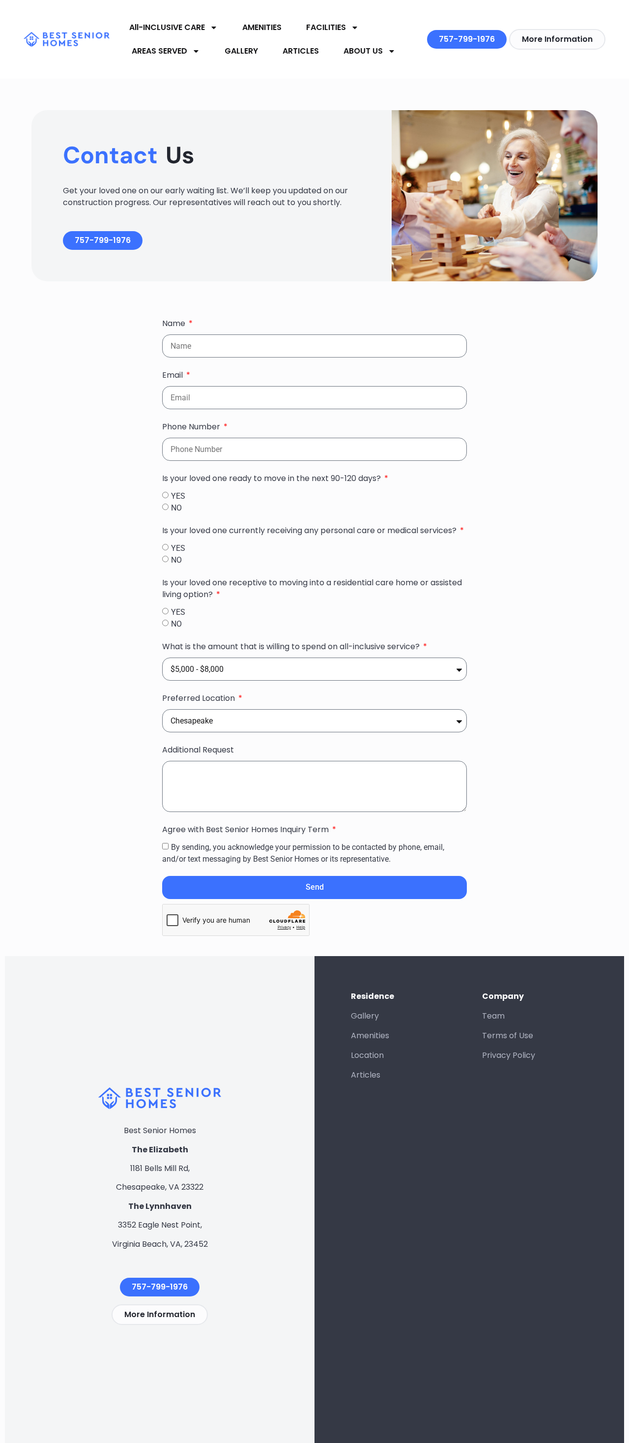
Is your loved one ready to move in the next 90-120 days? (272, 478)
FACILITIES (326, 27)
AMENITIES (262, 27)
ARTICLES (301, 51)
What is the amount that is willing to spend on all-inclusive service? (292, 646)
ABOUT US (363, 51)
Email (173, 375)
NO (176, 507)
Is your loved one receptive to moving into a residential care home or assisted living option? (312, 588)
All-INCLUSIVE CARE (167, 27)
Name (174, 323)
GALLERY (241, 51)
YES (178, 496)
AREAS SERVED (159, 51)
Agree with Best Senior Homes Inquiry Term (246, 829)
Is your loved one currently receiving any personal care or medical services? (310, 530)
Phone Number (192, 426)
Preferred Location (199, 698)
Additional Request (198, 749)
